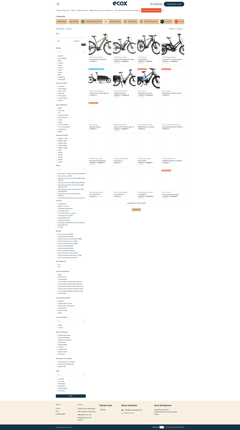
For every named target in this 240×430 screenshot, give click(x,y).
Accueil (58, 408)
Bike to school (142, 91)
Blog (57, 411)
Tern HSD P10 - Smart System (172, 59)
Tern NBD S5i (142, 194)
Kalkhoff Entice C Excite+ (146, 127)
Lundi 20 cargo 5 (95, 127)
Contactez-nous (174, 4)
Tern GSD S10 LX (119, 194)
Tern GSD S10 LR (94, 194)
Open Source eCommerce (176, 427)
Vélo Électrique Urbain (95, 57)
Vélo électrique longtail (169, 57)
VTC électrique (142, 57)
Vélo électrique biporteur (96, 91)
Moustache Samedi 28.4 (97, 161)
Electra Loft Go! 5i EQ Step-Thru (124, 127)
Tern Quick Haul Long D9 (170, 194)
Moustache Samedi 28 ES (97, 59)
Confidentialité (60, 414)
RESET (71, 396)
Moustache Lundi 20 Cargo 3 (172, 93)
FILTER (83, 44)
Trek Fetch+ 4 (118, 161)
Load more (136, 210)
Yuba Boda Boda (119, 93)
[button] (58, 4)
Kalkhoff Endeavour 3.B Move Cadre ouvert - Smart (172, 161)
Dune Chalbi (142, 161)
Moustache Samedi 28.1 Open (124, 59)
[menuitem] (63, 10)
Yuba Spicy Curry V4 (145, 93)
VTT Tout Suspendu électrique (171, 125)
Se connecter (156, 4)
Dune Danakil (142, 59)
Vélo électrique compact (145, 125)
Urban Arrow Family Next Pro (99, 93)
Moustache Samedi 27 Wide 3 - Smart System (172, 127)
